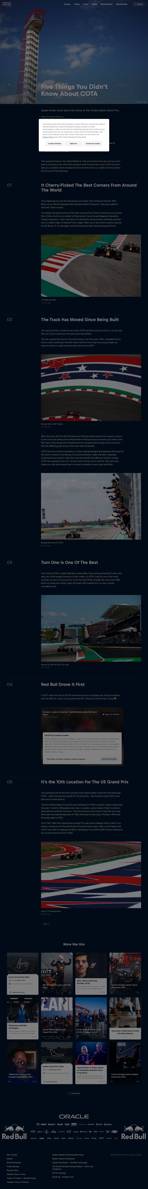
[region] (74, 135)
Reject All (73, 143)
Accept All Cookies (93, 143)
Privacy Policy (48, 137)
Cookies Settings (54, 143)
